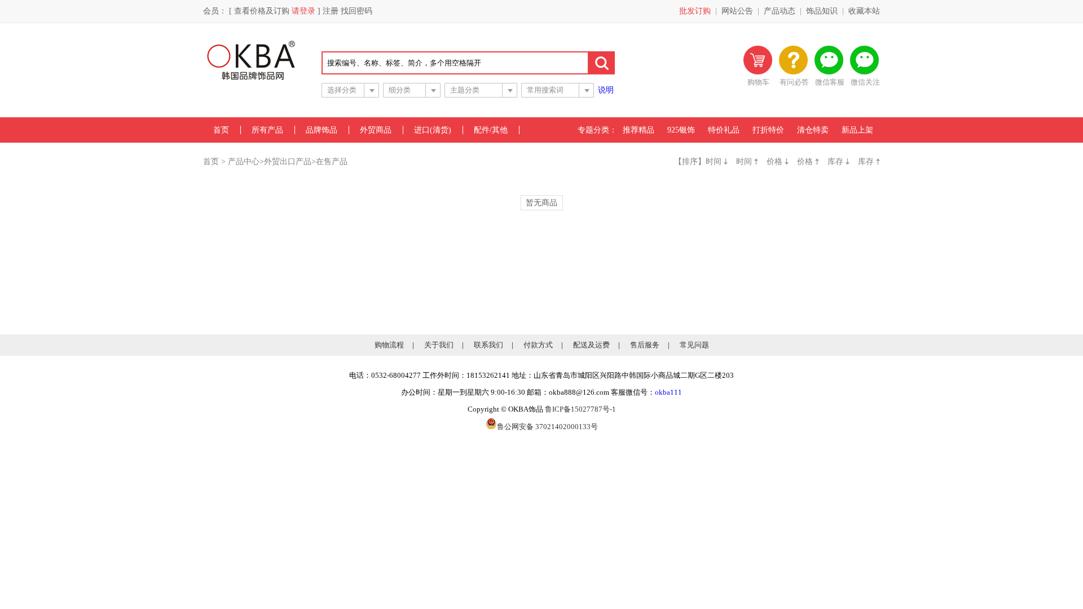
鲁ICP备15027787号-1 (580, 409)
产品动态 (779, 11)
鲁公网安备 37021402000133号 (547, 426)
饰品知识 (822, 11)
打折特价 (768, 130)
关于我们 (439, 345)
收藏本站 (864, 11)
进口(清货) (432, 130)
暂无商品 (541, 202)
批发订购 (695, 11)
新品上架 (857, 130)
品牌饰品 (321, 130)
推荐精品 (638, 130)
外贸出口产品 (287, 161)
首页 (221, 130)
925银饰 (681, 130)
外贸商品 (375, 130)
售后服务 (644, 345)
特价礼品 (723, 130)
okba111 (668, 392)
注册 (330, 11)
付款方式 (538, 345)
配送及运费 (591, 345)
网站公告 (737, 11)
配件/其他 (491, 130)
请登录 (303, 11)
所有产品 (267, 130)
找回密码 (356, 11)
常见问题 (694, 345)
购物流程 (389, 345)
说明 (606, 90)
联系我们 (488, 345)
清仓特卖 (813, 130)
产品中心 (243, 161)
